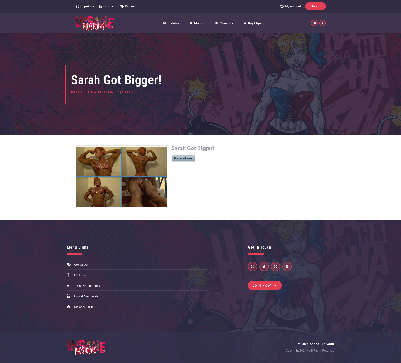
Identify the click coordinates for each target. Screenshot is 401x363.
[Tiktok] (264, 266)
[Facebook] (287, 266)
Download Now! (183, 158)
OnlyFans (109, 6)
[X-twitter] (275, 266)
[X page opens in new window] (322, 23)
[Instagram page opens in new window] (314, 23)
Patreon (130, 6)
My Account (293, 6)
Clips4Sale (87, 6)
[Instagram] (252, 266)
